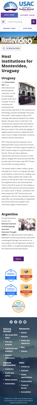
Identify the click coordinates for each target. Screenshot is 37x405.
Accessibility (26, 392)
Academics (9, 369)
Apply (18, 259)
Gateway (24, 370)
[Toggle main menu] (3, 21)
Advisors (24, 336)
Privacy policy (26, 381)
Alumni (24, 332)
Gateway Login (27, 15)
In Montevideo (13, 48)
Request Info (9, 28)
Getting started (7, 329)
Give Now (27, 28)
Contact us (25, 366)
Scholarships (10, 383)
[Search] (33, 21)
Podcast (24, 351)
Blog (23, 347)
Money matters (11, 379)
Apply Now (9, 15)
